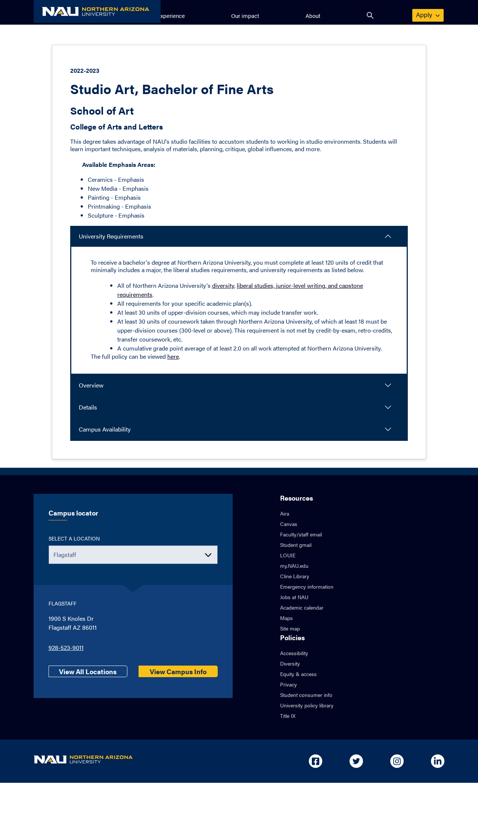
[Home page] (97, 11)
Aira (284, 513)
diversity (223, 285)
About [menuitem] (312, 15)
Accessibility (294, 653)
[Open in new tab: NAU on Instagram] (397, 761)
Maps (286, 618)
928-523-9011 (66, 647)
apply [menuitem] (428, 14)
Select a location (74, 538)
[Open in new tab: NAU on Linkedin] (437, 761)
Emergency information (306, 586)
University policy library (306, 705)
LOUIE (287, 555)
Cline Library (294, 576)
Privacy (288, 684)
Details (88, 407)
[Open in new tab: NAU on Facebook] (315, 761)
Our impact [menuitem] (245, 15)
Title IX (287, 715)
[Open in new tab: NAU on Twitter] (356, 761)
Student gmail (295, 544)
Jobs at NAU (294, 597)
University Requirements (111, 236)
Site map (290, 628)
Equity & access (298, 674)
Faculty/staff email (301, 534)
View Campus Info (178, 671)
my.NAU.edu (294, 565)
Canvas (288, 523)
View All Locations (88, 671)
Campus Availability (105, 429)
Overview (91, 385)
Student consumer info (306, 694)
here (173, 356)
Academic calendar (301, 607)
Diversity (290, 663)
